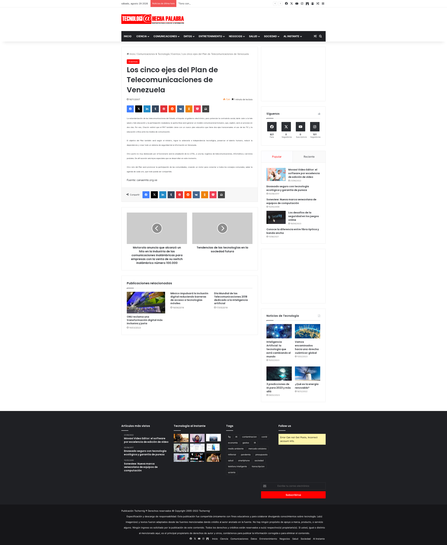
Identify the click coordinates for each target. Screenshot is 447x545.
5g (229, 436)
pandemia (246, 454)
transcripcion (258, 466)
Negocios (235, 36)
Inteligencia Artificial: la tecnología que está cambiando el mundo (278, 349)
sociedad (259, 460)
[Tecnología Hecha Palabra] (153, 19)
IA (255, 442)
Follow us (285, 426)
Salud (253, 36)
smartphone (244, 460)
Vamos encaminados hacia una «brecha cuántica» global (307, 347)
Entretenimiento (210, 36)
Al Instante (291, 36)
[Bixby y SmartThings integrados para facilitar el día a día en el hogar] (197, 448)
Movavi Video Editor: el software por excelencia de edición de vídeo (304, 173)
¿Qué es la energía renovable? (306, 386)
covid (264, 436)
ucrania (231, 472)
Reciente (309, 156)
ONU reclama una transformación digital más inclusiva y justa (145, 320)
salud (230, 460)
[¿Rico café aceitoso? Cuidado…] (181, 438)
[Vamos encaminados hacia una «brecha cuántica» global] (307, 331)
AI (236, 436)
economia (233, 442)
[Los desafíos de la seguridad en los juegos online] (276, 217)
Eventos (175, 54)
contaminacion (249, 436)
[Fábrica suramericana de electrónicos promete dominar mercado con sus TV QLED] (181, 457)
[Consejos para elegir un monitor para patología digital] (181, 448)
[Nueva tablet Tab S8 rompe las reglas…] (213, 457)
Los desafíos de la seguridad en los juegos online (303, 216)
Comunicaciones (165, 36)
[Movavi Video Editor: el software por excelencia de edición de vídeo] (276, 174)
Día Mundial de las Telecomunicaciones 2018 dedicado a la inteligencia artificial (231, 298)
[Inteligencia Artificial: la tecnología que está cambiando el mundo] (279, 331)
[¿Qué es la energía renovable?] (307, 373)
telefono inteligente (237, 466)
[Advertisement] (258, 19)
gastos (246, 442)
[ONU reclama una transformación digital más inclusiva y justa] (146, 302)
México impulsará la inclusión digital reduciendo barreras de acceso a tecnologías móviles (189, 298)
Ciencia (141, 36)
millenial (232, 454)
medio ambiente (236, 448)
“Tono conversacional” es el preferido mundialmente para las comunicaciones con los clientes (229, 3)
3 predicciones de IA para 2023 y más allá (278, 387)
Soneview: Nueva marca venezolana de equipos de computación (291, 201)
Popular (277, 156)
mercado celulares (257, 448)
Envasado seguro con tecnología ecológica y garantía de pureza (287, 188)
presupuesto (261, 454)
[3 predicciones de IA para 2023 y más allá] (279, 373)
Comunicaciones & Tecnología (153, 54)
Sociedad (270, 36)
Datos (188, 36)
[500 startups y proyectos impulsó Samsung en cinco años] (197, 457)
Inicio (127, 36)
